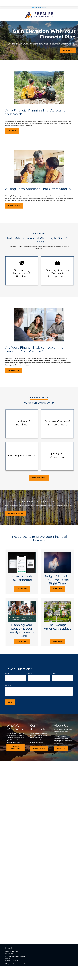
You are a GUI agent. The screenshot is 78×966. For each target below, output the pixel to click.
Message (8, 685)
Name (7, 673)
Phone (54, 673)
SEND (10, 702)
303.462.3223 (14, 951)
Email (30, 673)
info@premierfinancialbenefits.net (15, 964)
